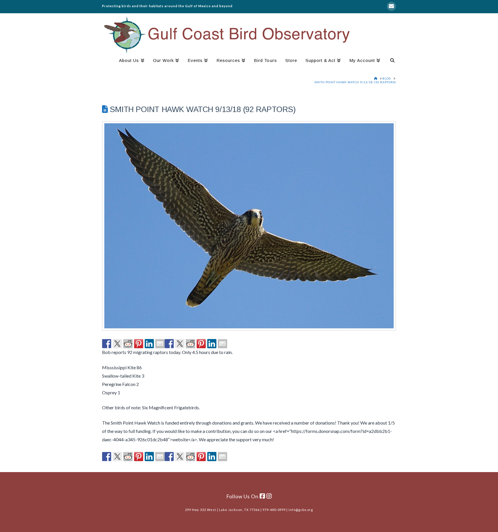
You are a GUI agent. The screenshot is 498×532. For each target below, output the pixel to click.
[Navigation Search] (390, 61)
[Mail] (391, 6)
